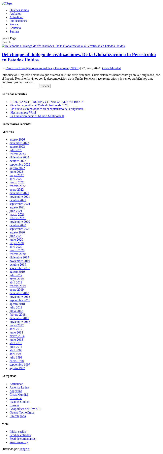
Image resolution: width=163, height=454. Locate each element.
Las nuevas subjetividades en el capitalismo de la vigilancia (46, 109)
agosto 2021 (17, 207)
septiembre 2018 (20, 300)
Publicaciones (18, 20)
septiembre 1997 (20, 364)
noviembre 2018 (20, 296)
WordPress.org (19, 442)
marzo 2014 (17, 336)
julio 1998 (16, 357)
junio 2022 (16, 171)
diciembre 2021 (19, 193)
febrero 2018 (18, 314)
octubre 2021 (18, 200)
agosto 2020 (17, 232)
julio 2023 (16, 150)
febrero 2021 (18, 218)
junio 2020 (16, 239)
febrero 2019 (18, 286)
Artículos (15, 13)
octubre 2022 (18, 161)
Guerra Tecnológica (22, 412)
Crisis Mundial (111, 68)
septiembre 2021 (20, 203)
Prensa (14, 24)
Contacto (15, 28)
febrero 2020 (18, 253)
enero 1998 (17, 361)
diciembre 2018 (19, 293)
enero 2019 (17, 289)
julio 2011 (16, 346)
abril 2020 (16, 246)
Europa (14, 405)
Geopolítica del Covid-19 (25, 409)
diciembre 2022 (19, 157)
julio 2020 (16, 236)
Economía (16, 398)
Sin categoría (18, 416)
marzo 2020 (17, 250)
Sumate (14, 31)
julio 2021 (16, 211)
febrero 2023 (18, 153)
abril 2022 (16, 178)
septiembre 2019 (20, 268)
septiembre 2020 (20, 228)
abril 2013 (16, 343)
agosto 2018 (17, 304)
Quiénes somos (19, 10)
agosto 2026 (17, 139)
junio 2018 (16, 311)
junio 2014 (16, 332)
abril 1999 (16, 354)
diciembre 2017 (19, 318)
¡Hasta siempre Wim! (23, 112)
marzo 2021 (17, 214)
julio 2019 (16, 275)
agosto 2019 (17, 271)
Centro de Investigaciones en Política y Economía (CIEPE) (43, 68)
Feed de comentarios (22, 438)
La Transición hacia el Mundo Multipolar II (37, 116)
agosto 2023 (17, 146)
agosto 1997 (17, 368)
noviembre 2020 (20, 221)
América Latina (19, 387)
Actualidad (16, 17)
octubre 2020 (18, 225)
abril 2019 (16, 282)
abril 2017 (16, 329)
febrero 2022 (18, 186)
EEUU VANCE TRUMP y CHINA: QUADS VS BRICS (46, 101)
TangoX (24, 449)
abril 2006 (16, 350)
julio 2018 (16, 307)
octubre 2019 (18, 264)
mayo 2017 (17, 325)
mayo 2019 (17, 278)
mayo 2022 (17, 175)
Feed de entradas (20, 435)
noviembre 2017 (20, 321)
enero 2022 (17, 189)
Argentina (16, 391)
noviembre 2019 (20, 261)
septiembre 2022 (20, 164)
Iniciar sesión (18, 431)
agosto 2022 (17, 168)
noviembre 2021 (20, 196)
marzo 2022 (17, 182)
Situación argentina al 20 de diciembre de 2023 (39, 105)
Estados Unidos (19, 401)
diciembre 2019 (19, 257)
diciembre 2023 (19, 143)
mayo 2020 (17, 243)
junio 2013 (16, 339)
